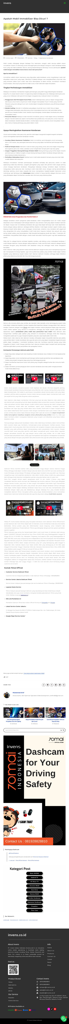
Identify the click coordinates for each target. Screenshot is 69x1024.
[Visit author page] (6, 695)
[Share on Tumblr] (64, 685)
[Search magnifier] (63, 730)
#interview (35, 857)
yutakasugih (6, 920)
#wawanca (40, 857)
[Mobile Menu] (65, 3)
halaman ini (24, 595)
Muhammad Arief (18, 693)
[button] (28, 460)
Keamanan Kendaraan (46, 58)
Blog (35, 58)
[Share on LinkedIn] (60, 685)
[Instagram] (48, 1009)
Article (30, 58)
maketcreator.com (23, 920)
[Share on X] (51, 685)
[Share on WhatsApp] (43, 685)
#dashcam (46, 857)
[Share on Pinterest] (55, 685)
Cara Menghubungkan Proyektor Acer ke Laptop (13, 720)
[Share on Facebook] (47, 685)
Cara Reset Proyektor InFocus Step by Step (55, 720)
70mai (25, 327)
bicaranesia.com (14, 920)
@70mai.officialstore (14, 853)
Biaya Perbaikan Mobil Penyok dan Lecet (34, 720)
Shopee (52, 602)
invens (7, 3)
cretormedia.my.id (33, 920)
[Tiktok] (51, 1009)
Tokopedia (45, 602)
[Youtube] (55, 1009)
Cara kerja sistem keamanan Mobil (34, 673)
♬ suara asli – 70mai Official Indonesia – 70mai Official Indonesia (24, 860)
